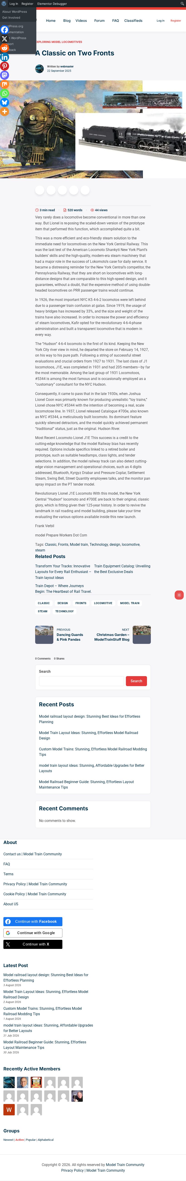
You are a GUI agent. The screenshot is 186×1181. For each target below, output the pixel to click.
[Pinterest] (4, 66)
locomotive (131, 544)
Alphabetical (46, 1139)
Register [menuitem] (27, 3)
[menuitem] (4, 3)
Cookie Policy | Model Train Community (34, 894)
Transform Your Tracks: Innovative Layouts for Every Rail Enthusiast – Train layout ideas (63, 572)
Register (176, 20)
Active (19, 1139)
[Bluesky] (4, 102)
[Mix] (4, 84)
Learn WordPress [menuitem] (14, 38)
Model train (79, 544)
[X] (4, 38)
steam (40, 550)
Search (45, 671)
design (115, 544)
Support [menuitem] (8, 44)
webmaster (66, 66)
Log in (160, 20)
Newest (8, 1139)
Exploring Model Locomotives (58, 42)
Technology (99, 544)
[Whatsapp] (4, 93)
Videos (81, 20)
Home (51, 20)
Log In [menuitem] (14, 3)
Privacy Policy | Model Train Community (35, 884)
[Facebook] (4, 29)
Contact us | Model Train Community (32, 854)
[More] (4, 111)
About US (10, 904)
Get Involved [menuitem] (11, 17)
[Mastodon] (4, 75)
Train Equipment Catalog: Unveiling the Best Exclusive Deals (122, 569)
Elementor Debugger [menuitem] (52, 3)
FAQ (115, 20)
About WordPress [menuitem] (14, 11)
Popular (31, 1139)
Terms (8, 874)
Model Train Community (125, 1165)
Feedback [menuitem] (9, 50)
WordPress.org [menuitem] (12, 26)
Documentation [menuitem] (13, 32)
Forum (99, 20)
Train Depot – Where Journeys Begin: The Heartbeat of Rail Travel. (63, 589)
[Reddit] (4, 47)
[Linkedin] (4, 57)
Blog (67, 20)
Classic (50, 544)
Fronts (63, 544)
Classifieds (133, 20)
